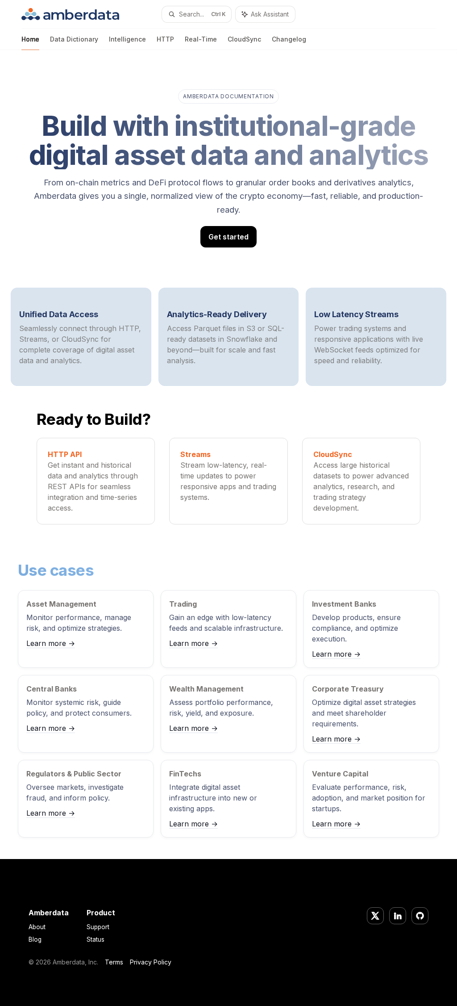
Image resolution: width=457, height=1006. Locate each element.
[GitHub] (419, 915)
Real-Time (201, 39)
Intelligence (127, 39)
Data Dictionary (74, 39)
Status (95, 939)
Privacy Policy (150, 962)
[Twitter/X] (375, 915)
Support (98, 927)
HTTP (165, 39)
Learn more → (50, 643)
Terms (114, 962)
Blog (35, 939)
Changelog (289, 39)
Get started (228, 236)
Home (30, 39)
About (37, 927)
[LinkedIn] (397, 915)
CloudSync (244, 39)
